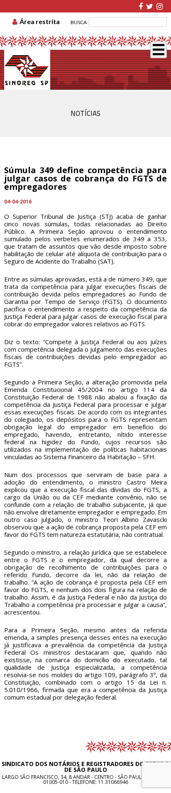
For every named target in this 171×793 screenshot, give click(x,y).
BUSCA (79, 22)
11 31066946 (113, 782)
